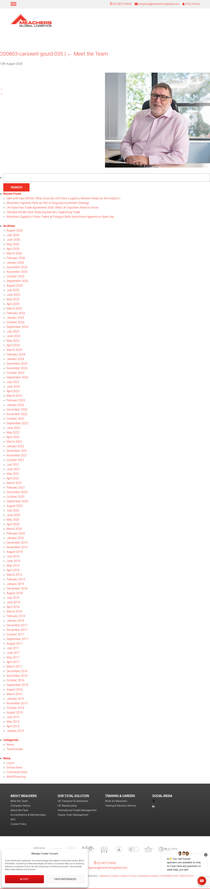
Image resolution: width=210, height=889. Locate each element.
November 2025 (17, 271)
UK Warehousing (67, 805)
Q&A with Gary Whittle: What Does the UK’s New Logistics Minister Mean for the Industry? (63, 198)
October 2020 (15, 496)
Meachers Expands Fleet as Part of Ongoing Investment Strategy (48, 203)
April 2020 (13, 524)
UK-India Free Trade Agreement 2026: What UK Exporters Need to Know (52, 207)
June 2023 (13, 386)
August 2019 (15, 551)
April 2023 (13, 391)
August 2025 (15, 285)
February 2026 (16, 258)
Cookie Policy (18, 824)
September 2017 (17, 639)
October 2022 (15, 418)
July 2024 (13, 331)
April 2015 (13, 726)
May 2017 (13, 657)
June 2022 (13, 428)
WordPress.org (16, 776)
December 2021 (17, 450)
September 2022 (17, 423)
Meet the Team (87, 54)
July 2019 (13, 556)
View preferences (65, 879)
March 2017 (14, 666)
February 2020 (16, 533)
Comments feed (17, 772)
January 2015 (15, 730)
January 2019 (15, 584)
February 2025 (16, 313)
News (10, 744)
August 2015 (15, 712)
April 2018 (13, 607)
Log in (10, 763)
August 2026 (15, 230)
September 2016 (17, 685)
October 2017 (15, 634)
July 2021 (13, 464)
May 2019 (13, 565)
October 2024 (15, 322)
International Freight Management (77, 810)
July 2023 (13, 382)
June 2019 (13, 561)
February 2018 (16, 616)
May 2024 (13, 340)
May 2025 (13, 299)
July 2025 (13, 290)
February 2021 (16, 487)
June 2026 (13, 239)
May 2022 (13, 432)
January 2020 (15, 538)
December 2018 (17, 588)
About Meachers (23, 795)
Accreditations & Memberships (28, 814)
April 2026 (13, 248)
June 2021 (13, 469)
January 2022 (15, 446)
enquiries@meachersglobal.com (158, 4)
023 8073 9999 (122, 4)
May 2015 (13, 721)
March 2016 (14, 694)
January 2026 (15, 262)
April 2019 (13, 570)
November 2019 (17, 547)
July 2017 (13, 648)
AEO (12, 819)
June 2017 (13, 652)
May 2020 (13, 519)
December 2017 (17, 625)
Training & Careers (120, 795)
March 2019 (14, 574)
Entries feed (14, 767)
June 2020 (13, 515)
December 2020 (17, 492)
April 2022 (13, 437)
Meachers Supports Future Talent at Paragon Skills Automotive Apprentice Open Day (60, 216)
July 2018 (13, 597)
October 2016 (15, 680)
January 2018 (15, 620)
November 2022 (17, 414)
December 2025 (17, 267)
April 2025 (13, 304)
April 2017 (13, 662)
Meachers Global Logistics (31, 20)
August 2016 (15, 689)
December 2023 (17, 363)
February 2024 (16, 354)
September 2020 (17, 501)
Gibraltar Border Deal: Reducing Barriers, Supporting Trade (43, 212)
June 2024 (13, 336)
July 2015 (13, 717)
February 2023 (16, 400)
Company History (20, 805)
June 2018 (13, 602)
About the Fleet (19, 810)
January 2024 (15, 359)
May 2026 (13, 244)
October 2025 (15, 276)
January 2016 (15, 698)
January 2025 (15, 317)
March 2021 (14, 483)
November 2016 (17, 675)
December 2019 (17, 542)
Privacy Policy (129, 876)
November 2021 (17, 455)
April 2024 (13, 345)
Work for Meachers (116, 801)
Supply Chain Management (73, 814)
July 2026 (13, 235)
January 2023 (15, 405)
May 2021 (13, 473)
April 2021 (13, 478)
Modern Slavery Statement (156, 876)
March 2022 (14, 441)
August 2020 (15, 506)
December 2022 (17, 409)
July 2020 (13, 510)
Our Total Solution (73, 795)
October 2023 (15, 372)
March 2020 (14, 528)
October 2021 (15, 460)
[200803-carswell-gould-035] (157, 166)
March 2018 (14, 611)
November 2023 (17, 368)
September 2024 (17, 327)
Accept (24, 879)
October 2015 (15, 707)
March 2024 (14, 349)
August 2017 (15, 643)
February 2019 (16, 579)
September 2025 (17, 281)
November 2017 (17, 629)
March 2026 (14, 253)
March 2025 (14, 308)
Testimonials (15, 749)
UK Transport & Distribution (73, 801)
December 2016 (17, 671)
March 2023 (14, 395)
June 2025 (13, 294)
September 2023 (17, 377)
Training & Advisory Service (120, 805)
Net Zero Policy (184, 876)
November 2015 (17, 703)
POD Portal (192, 4)
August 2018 (15, 593)
